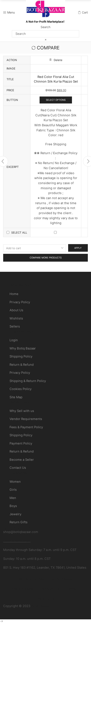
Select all (19, 232)
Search (45, 27)
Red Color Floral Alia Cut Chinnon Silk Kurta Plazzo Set (56, 79)
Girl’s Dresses (62, 579)
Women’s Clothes (31, 579)
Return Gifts (46, 599)
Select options (56, 99)
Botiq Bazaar (40, 606)
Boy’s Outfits (50, 589)
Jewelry (73, 589)
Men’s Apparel (22, 589)
